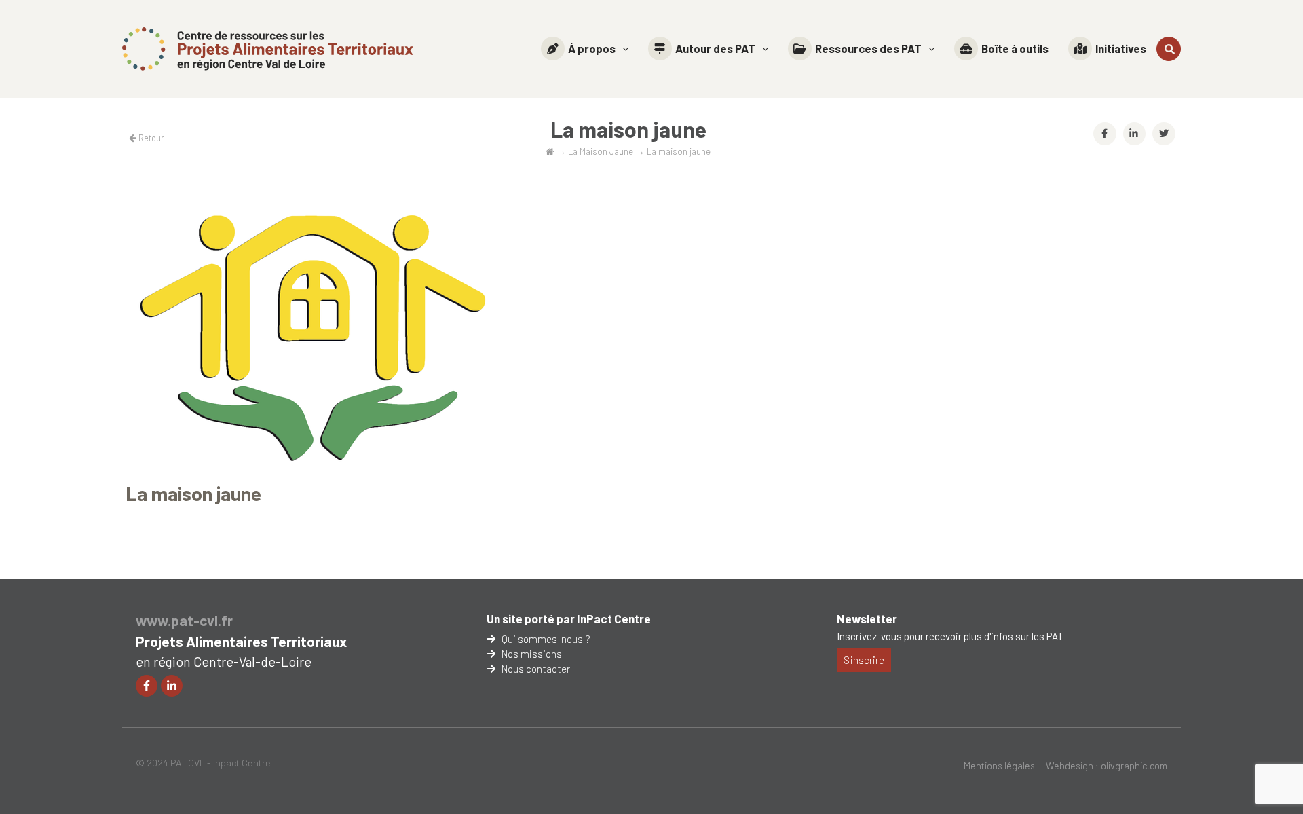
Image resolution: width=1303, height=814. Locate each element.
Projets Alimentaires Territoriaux (241, 641)
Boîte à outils (1015, 48)
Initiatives (1120, 48)
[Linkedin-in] (172, 686)
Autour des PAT (715, 48)
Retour (150, 137)
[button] (584, 48)
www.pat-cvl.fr (184, 620)
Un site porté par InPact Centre (569, 618)
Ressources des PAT (868, 48)
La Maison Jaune (600, 151)
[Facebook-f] (146, 686)
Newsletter (867, 618)
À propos (592, 48)
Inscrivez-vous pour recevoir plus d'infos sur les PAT (950, 636)
